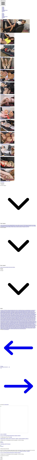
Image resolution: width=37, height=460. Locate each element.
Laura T (9, 320)
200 (8, 329)
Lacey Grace (27, 319)
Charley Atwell (20, 313)
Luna (9, 322)
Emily (14, 315)
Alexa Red (11, 310)
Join (2, 11)
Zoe (20, 328)
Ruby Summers (9, 325)
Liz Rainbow (7, 321)
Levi (30, 320)
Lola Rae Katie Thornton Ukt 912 (5, 106)
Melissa (27, 322)
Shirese (23, 326)
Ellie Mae (7, 315)
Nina (9, 323)
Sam (19, 325)
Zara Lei (19, 328)
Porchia (28, 323)
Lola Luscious (23, 321)
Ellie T (10, 315)
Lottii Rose (30, 321)
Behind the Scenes (4, 10)
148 (7, 329)
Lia (33, 320)
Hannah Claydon (18, 316)
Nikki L (7, 323)
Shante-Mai (10, 326)
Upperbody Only (24, 226)
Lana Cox (32, 319)
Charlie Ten (28, 313)
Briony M (26, 312)
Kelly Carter (2, 319)
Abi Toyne (2, 310)
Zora (25, 328)
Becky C (34, 311)
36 (3, 329)
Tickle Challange (8, 226)
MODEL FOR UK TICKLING (10, 438)
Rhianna (19, 324)
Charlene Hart (16, 313)
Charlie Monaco (32, 313)
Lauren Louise (15, 320)
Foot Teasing (34, 225)
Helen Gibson (11, 317)
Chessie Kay (9, 314)
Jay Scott (25, 318)
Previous (1, 366)
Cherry (1, 314)
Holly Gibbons (20, 317)
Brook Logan (34, 312)
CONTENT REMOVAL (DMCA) (23, 438)
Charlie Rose (25, 313)
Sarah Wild (29, 325)
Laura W (11, 320)
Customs (21, 225)
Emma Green (25, 315)
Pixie (26, 323)
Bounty (22, 312)
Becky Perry (31, 311)
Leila (24, 320)
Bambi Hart (22, 311)
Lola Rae (19, 321)
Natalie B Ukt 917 (3, 44)
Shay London (20, 326)
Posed (10, 267)
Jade (4, 318)
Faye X (32, 315)
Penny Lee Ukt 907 (3, 168)
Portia (30, 323)
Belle (7, 312)
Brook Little (30, 312)
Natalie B (1, 323)
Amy (34, 310)
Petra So (24, 323)
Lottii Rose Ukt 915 (3, 69)
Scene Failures (13, 267)
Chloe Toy (14, 314)
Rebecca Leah (14, 324)
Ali (13, 310)
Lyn (10, 322)
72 (4, 329)
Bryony (1, 313)
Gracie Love (14, 316)
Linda (3, 321)
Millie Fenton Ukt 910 (3, 131)
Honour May (24, 317)
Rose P (25, 324)
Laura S (6, 320)
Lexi (32, 320)
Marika (16, 322)
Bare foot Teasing (7, 225)
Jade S (6, 318)
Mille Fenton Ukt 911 (3, 119)
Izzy (2, 318)
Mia (29, 322)
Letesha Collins (27, 320)
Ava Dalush (12, 311)
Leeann (22, 320)
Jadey (8, 318)
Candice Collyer (5, 313)
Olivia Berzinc (12, 323)
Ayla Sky (18, 311)
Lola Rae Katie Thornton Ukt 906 (5, 181)
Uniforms (17, 226)
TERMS (16, 438)
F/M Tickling (25, 225)
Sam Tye (16, 325)
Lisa (5, 321)
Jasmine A (22, 318)
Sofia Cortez (31, 326)
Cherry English (5, 314)
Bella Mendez (4, 312)
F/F (23, 225)
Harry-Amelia (34, 316)
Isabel (29, 317)
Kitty (14, 319)
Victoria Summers (3, 328)
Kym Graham (23, 319)
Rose (23, 324)
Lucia (1, 322)
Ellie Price (4, 315)
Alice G (17, 310)
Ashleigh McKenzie (3, 311)
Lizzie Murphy (11, 321)
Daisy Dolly (26, 314)
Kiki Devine (6, 319)
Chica (12, 314)
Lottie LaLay (27, 321)
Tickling (12, 226)
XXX (28, 226)
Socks (5, 226)
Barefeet (11, 225)
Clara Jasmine (20, 314)
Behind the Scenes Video (16, 225)
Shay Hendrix (16, 326)
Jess (27, 318)
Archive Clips (2, 225)
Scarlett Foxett (4, 326)
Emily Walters (17, 315)
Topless (15, 226)
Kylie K (20, 319)
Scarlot (7, 326)
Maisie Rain (13, 322)
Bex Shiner (11, 312)
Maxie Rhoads (22, 322)
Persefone (21, 323)
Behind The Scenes (3, 267)
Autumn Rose (8, 311)
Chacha (9, 313)
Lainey (30, 319)
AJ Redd (5, 310)
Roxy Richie (5, 325)
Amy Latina (32, 310)
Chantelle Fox (12, 313)
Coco (23, 314)
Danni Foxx (30, 314)
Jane (11, 318)
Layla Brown (19, 320)
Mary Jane (18, 322)
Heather (8, 317)
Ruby (14, 325)
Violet (7, 328)
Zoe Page (22, 328)
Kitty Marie (17, 319)
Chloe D (17, 314)
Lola (17, 321)
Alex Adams (8, 310)
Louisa (33, 321)
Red (17, 324)
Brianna (24, 312)
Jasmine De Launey (18, 318)
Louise (35, 321)
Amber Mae (20, 310)
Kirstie (13, 319)
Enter (1, 457)
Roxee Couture (28, 324)
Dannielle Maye (34, 314)
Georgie (8, 316)
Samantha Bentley (22, 325)
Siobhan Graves (27, 326)
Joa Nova (34, 318)
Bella (1, 312)
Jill (32, 318)
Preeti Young (33, 323)
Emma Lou (21, 315)
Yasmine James (15, 328)
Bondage (7, 267)
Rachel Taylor (4, 324)
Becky (25, 311)
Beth (8, 312)
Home (3, 13)
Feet (28, 225)
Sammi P (26, 325)
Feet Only (30, 225)
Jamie (10, 318)
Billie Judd (14, 312)
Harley (26, 316)
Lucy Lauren (6, 322)
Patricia (15, 323)
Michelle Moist (32, 322)
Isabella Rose (32, 317)
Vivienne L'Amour (10, 328)
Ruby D (12, 325)
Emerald (12, 315)
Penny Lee (18, 323)
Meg (25, 322)
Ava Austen (15, 311)
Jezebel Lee (30, 318)
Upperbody (20, 226)
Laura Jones (3, 320)
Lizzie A (15, 321)
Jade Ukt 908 (2, 156)
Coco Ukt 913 (2, 94)
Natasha (4, 323)
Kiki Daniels (10, 319)
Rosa (21, 324)
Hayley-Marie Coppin (3, 317)
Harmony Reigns (29, 316)
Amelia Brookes (28, 310)
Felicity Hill (4, 316)
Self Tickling (2, 226)
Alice (15, 310)
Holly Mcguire (15, 317)
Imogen (27, 317)
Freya (6, 316)
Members (3, 17)
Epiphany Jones (29, 315)
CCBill (11, 437)
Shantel (13, 326)
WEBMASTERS (2, 438)
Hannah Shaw (23, 316)
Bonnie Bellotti (18, 312)
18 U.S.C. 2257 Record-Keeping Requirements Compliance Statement (10, 435)
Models (3, 7)
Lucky (3, 322)
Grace (11, 316)
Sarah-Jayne (33, 325)
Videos (3, 9)
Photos (3, 8)
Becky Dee (27, 311)
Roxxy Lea (32, 324)
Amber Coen (24, 310)
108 (5, 329)
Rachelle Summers (9, 324)
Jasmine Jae (13, 318)
